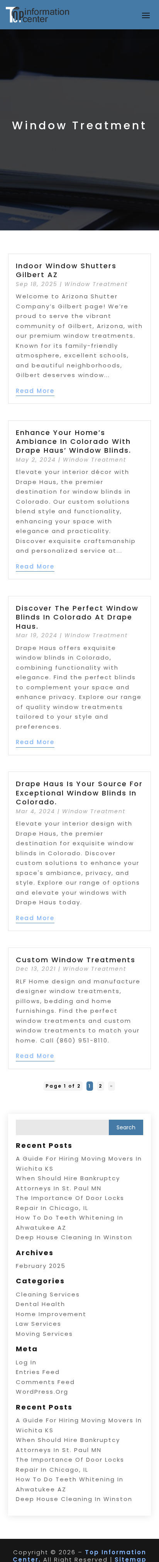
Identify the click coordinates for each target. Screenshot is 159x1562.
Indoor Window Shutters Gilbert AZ (66, 270)
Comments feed (45, 1382)
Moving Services (44, 1334)
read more (35, 391)
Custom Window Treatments (75, 960)
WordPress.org (42, 1392)
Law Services (38, 1324)
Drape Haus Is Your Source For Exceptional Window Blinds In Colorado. (79, 793)
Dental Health (40, 1304)
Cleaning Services (48, 1294)
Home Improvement (51, 1314)
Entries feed (38, 1372)
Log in (26, 1362)
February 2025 (41, 1266)
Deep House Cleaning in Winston (74, 1237)
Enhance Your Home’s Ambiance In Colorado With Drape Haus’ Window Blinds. (73, 441)
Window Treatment (96, 284)
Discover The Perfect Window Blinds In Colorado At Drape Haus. (77, 617)
